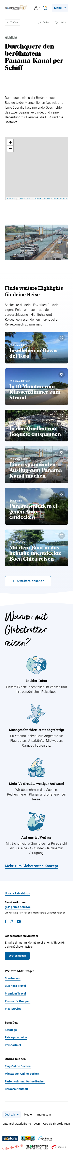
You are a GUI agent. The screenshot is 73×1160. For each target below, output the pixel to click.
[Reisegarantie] (59, 1147)
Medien (28, 1114)
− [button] (10, 148)
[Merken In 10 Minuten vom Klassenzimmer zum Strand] (61, 374)
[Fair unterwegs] (12, 1147)
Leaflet (11, 198)
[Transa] (28, 1138)
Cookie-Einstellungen (56, 1123)
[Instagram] (11, 922)
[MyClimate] (45, 1138)
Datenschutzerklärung (16, 1123)
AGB (37, 1123)
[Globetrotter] (37, 1147)
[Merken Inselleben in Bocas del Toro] (61, 338)
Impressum (43, 1114)
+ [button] (10, 142)
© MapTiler (24, 198)
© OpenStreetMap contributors (49, 198)
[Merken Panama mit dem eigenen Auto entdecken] (61, 494)
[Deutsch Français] (11, 1114)
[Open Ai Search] (44, 8)
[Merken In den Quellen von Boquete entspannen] (61, 416)
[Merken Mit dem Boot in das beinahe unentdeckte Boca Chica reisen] (61, 535)
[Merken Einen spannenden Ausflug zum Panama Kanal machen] (61, 452)
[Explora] (10, 1138)
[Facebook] (5, 922)
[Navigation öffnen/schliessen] (37, 8)
